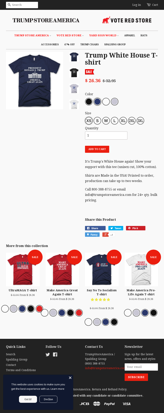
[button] (101, 300)
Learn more (57, 389)
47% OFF (69, 44)
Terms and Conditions (21, 370)
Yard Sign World (103, 35)
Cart (155, 4)
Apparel (129, 35)
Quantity (91, 128)
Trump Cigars (89, 44)
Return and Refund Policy (109, 389)
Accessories (50, 44)
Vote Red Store (69, 35)
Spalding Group (115, 44)
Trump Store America (31, 35)
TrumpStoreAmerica (76, 389)
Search (10, 354)
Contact (11, 364)
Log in (136, 4)
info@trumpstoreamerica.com (105, 368)
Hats (144, 35)
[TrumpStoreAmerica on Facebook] (55, 355)
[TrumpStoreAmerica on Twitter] (48, 355)
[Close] (70, 378)
